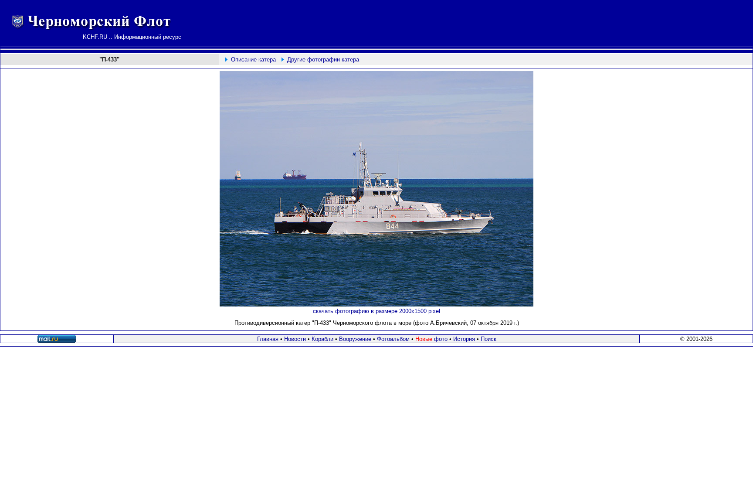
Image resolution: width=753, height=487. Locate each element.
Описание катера (253, 59)
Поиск (488, 339)
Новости (295, 339)
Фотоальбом (393, 339)
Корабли (322, 339)
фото (431, 339)
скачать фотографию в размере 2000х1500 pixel (376, 311)
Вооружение (355, 339)
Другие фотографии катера (323, 59)
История (464, 339)
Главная (267, 339)
